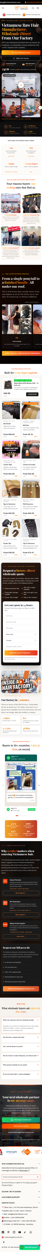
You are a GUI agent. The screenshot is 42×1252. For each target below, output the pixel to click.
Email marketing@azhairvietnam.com (21, 989)
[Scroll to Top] (38, 1241)
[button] (37, 8)
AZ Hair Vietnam (13, 1247)
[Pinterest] (8, 1232)
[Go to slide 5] (24, 815)
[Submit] (37, 1177)
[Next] (39, 785)
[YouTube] (19, 1232)
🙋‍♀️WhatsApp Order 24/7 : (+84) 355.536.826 (19, 1221)
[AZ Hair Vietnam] (21, 8)
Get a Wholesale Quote (22, 52)
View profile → (21, 936)
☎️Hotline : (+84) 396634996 (13, 1217)
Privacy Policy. (7, 1185)
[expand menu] (3, 8)
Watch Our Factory (22, 58)
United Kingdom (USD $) (13, 1237)
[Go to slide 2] (19, 815)
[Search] (32, 8)
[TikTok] (25, 1232)
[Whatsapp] (31, 1232)
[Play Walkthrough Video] (21, 85)
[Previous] (3, 785)
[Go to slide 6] (25, 815)
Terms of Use (30, 1182)
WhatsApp (24, 1170)
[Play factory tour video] (21, 682)
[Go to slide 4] (22, 815)
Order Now (32, 394)
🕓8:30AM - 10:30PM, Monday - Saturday (17, 1224)
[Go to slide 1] (17, 815)
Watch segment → (21, 893)
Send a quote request (21, 1126)
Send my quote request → (21, 653)
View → (16, 436)
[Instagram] (14, 1232)
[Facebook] (3, 1232)
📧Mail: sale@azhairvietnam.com (15, 1214)
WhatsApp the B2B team (22, 1120)
